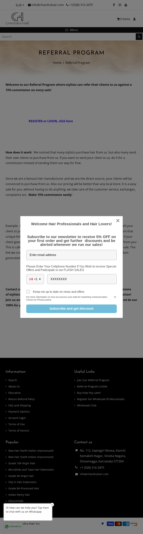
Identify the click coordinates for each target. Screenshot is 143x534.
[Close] (118, 220)
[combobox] (35, 279)
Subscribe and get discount (71, 308)
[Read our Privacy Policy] (115, 297)
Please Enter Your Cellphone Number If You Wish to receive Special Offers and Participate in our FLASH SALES (71, 268)
